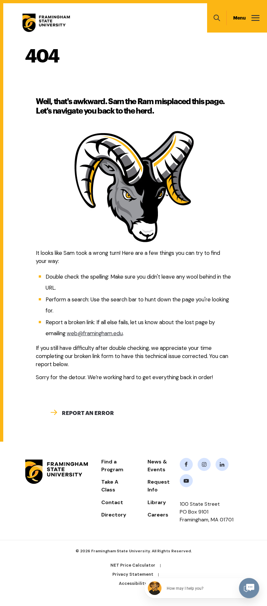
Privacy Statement (132, 574)
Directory (113, 514)
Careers (158, 514)
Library (157, 502)
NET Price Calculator (132, 565)
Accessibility (133, 583)
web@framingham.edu (95, 333)
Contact (112, 502)
